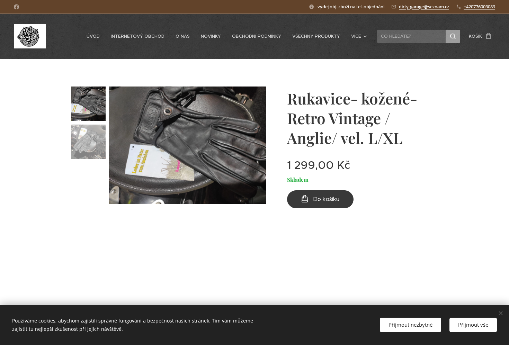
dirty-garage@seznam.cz (424, 6)
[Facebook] (16, 7)
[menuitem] (95, 36)
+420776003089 (479, 6)
